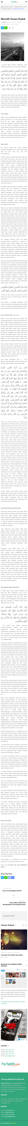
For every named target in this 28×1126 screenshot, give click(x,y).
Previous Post (7, 888)
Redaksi (4, 22)
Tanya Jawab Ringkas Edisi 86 (11, 890)
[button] (23, 925)
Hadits (18, 952)
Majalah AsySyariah (6, 1083)
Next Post (21, 900)
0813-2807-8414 (9, 1050)
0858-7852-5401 (10, 1052)
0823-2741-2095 (9, 1054)
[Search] (26, 2)
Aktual (3, 952)
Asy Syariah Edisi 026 (10, 952)
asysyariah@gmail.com (10, 1056)
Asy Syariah (13, 1123)
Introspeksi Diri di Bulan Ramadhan (12, 955)
